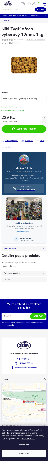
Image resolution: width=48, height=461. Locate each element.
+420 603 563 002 (26, 363)
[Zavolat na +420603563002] (29, 3)
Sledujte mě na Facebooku (26, 367)
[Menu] (44, 3)
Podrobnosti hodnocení (35, 40)
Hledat (40, 9)
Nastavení (24, 444)
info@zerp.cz (26, 359)
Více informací (28, 438)
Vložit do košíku (26, 129)
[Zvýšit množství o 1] (44, 117)
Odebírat (38, 316)
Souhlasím (24, 453)
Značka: (8, 147)
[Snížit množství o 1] (44, 121)
